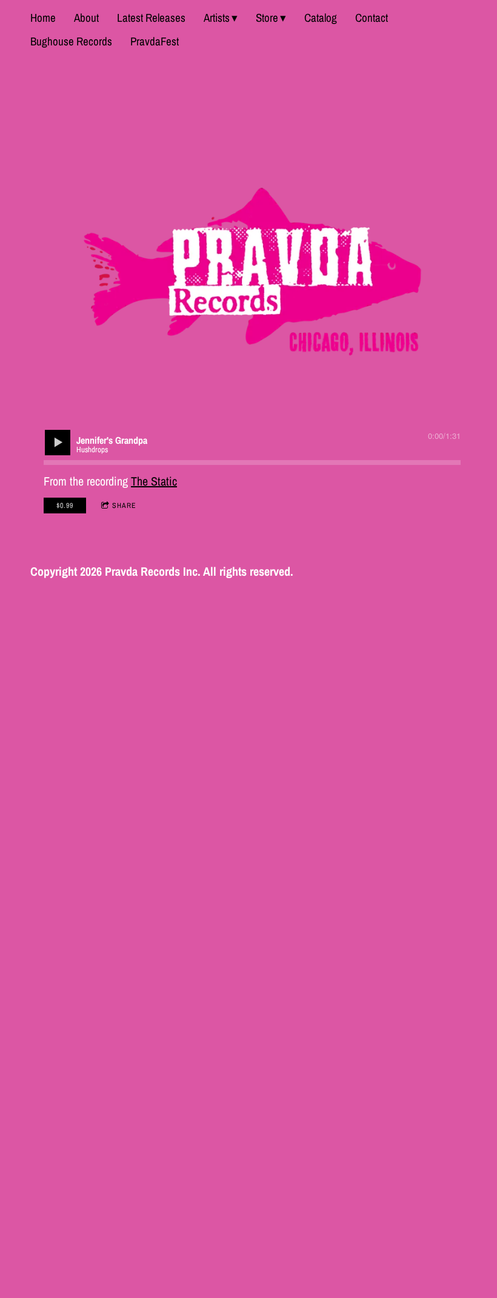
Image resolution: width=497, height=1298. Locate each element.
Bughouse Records (71, 41)
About (86, 17)
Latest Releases (151, 17)
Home (43, 17)
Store (267, 17)
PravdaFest (154, 41)
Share (124, 505)
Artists (217, 17)
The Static (154, 481)
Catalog (320, 17)
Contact (371, 17)
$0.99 (64, 505)
